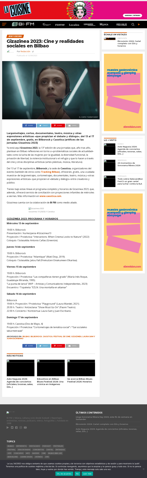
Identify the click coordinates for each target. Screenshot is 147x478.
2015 (47, 457)
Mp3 (28, 453)
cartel (50, 450)
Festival (11, 450)
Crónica (38, 457)
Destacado (34, 446)
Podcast (46, 446)
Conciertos (38, 450)
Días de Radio (24, 450)
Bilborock (36, 336)
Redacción (25, 51)
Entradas (60, 450)
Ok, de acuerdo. (64, 474)
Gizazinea (76, 336)
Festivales (58, 446)
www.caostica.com (50, 196)
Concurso (18, 453)
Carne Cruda (26, 457)
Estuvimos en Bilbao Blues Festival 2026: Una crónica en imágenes (50, 382)
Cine (44, 453)
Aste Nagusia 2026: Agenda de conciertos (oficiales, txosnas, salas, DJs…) (20, 383)
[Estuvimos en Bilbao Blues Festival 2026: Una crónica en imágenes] (51, 361)
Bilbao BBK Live (55, 453)
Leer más (87, 474)
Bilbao (26, 336)
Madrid (35, 453)
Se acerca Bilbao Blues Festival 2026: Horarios (79, 380)
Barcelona (13, 457)
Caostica (48, 336)
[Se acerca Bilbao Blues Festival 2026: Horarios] (81, 361)
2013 (9, 453)
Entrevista (21, 446)
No (77, 474)
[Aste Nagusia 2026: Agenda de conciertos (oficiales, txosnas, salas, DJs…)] (20, 361)
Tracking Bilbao (50, 171)
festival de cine (61, 336)
